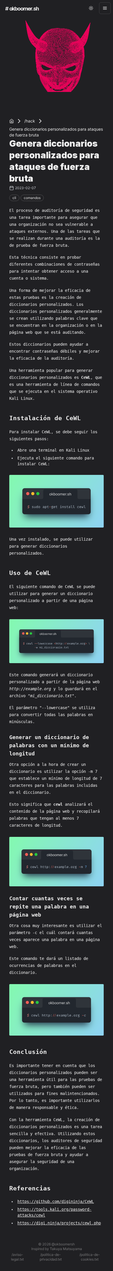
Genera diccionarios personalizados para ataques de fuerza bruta (56, 132)
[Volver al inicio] (11, 121)
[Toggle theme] (91, 8)
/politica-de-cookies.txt (89, 1256)
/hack (29, 120)
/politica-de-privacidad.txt (51, 1256)
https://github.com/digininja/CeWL (55, 1201)
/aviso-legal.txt (17, 1256)
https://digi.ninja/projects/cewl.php (59, 1223)
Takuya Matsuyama (66, 1249)
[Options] (105, 8)
